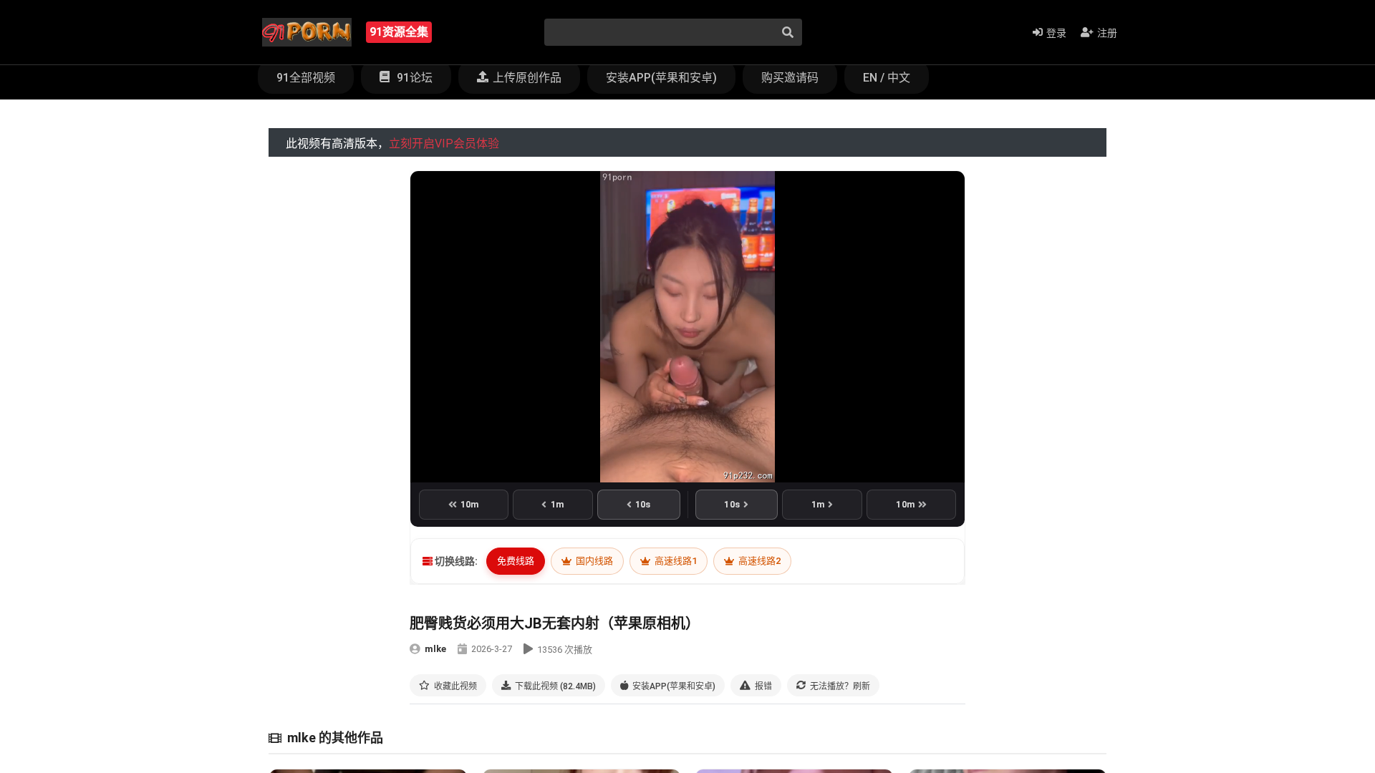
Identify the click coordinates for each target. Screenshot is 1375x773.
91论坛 (413, 77)
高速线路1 (674, 560)
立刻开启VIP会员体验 (444, 143)
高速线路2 (758, 560)
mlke (435, 648)
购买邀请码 (790, 77)
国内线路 (593, 560)
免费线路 (515, 560)
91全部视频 (305, 77)
